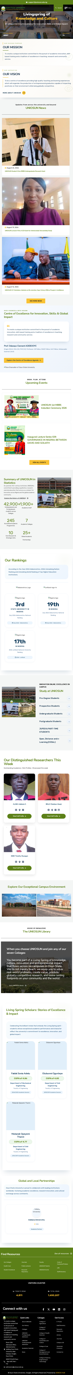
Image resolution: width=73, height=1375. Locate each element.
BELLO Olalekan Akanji (53, 804)
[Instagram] (64, 1309)
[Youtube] (53, 1309)
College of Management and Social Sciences (44, 1352)
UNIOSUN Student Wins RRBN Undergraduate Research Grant (25, 171)
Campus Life (60, 1342)
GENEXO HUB (60, 1373)
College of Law (43, 1346)
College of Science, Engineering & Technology (45, 1359)
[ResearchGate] (23, 810)
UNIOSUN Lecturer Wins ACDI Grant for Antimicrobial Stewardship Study (28, 231)
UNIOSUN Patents (44, 1266)
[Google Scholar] (20, 810)
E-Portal (59, 1321)
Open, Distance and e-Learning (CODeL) (55, 740)
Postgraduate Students (54, 721)
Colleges (24, 1329)
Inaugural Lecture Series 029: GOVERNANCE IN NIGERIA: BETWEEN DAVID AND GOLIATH (47, 439)
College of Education (42, 1328)
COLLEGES (66, 33)
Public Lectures (26, 1266)
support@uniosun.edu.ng (37, 2)
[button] (63, 1253)
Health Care (7, 1266)
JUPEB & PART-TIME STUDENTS (54, 730)
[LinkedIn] (59, 810)
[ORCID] (16, 810)
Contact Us (60, 1352)
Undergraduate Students (54, 713)
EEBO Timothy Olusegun (19, 856)
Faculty (41, 1262)
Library (59, 1335)
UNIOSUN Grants (44, 1269)
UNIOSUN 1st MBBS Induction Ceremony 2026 (54, 406)
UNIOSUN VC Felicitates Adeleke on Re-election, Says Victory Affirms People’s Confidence (34, 290)
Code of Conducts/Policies (62, 1263)
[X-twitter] (48, 1309)
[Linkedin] (59, 1309)
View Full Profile (18, 816)
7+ (64, 35)
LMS (58, 1268)
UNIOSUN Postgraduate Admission (26, 1335)
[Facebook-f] (43, 1309)
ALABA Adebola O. (19, 804)
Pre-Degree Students (54, 698)
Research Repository (25, 1270)
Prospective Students (54, 706)
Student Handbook (9, 1269)
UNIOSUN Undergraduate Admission (26, 1342)
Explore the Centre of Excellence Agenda (22, 360)
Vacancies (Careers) (60, 1347)
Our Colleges (7, 1262)
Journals (24, 1262)
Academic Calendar (28, 1348)
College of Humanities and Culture (44, 1340)
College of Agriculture (42, 1322)
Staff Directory (61, 1271)
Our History (25, 1325)
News (23, 1352)
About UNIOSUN (26, 1321)
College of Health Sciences (44, 1334)
